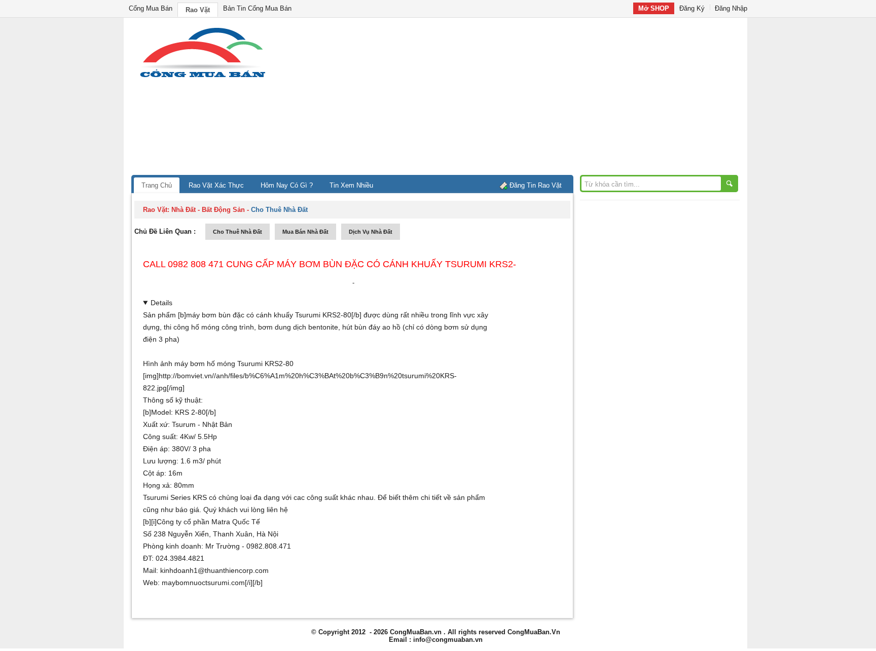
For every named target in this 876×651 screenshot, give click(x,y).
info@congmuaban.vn (448, 639)
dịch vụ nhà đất (370, 232)
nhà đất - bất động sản (208, 209)
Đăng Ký (692, 8)
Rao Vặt (198, 10)
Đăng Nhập (731, 8)
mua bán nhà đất (305, 232)
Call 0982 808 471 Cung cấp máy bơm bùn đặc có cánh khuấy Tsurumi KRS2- (329, 264)
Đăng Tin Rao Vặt (535, 185)
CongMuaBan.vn (416, 632)
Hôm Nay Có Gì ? (287, 185)
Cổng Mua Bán (150, 8)
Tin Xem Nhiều (351, 185)
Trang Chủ (156, 185)
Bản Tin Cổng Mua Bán (257, 8)
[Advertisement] (524, 99)
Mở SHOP (653, 8)
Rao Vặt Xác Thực (216, 185)
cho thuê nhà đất (237, 232)
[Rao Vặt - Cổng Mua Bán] (202, 77)
